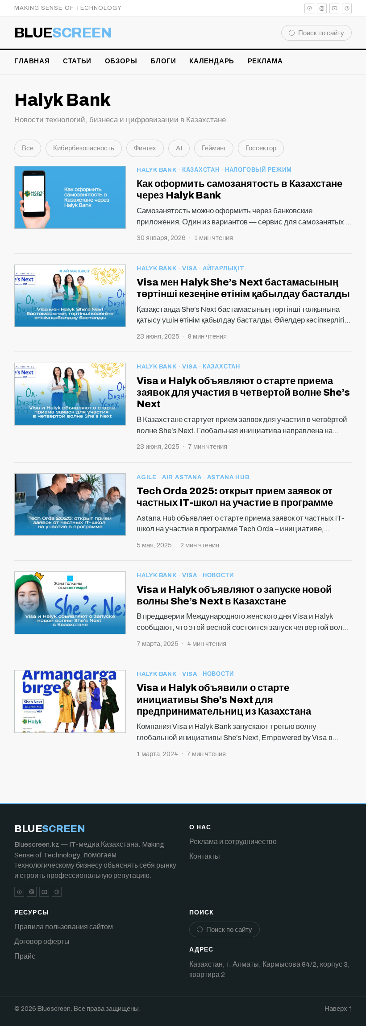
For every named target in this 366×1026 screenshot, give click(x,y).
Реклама (265, 61)
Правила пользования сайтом (63, 927)
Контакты (204, 856)
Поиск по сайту (321, 33)
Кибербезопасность (83, 148)
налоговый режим (258, 170)
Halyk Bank (157, 170)
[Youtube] (334, 8)
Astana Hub (228, 477)
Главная (32, 61)
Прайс (24, 956)
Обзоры (121, 61)
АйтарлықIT (224, 268)
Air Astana (182, 477)
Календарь (211, 61)
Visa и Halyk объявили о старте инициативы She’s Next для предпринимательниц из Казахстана (224, 700)
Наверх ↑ (338, 1008)
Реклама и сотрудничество (233, 841)
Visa (189, 268)
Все (27, 148)
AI (179, 148)
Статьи (77, 61)
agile (147, 477)
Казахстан (201, 170)
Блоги (163, 61)
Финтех (145, 148)
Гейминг (214, 148)
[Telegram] (309, 8)
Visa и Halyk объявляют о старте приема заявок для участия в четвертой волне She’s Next (243, 393)
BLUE (63, 33)
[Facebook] (347, 8)
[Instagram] (322, 8)
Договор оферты (42, 941)
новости (218, 575)
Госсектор (260, 148)
